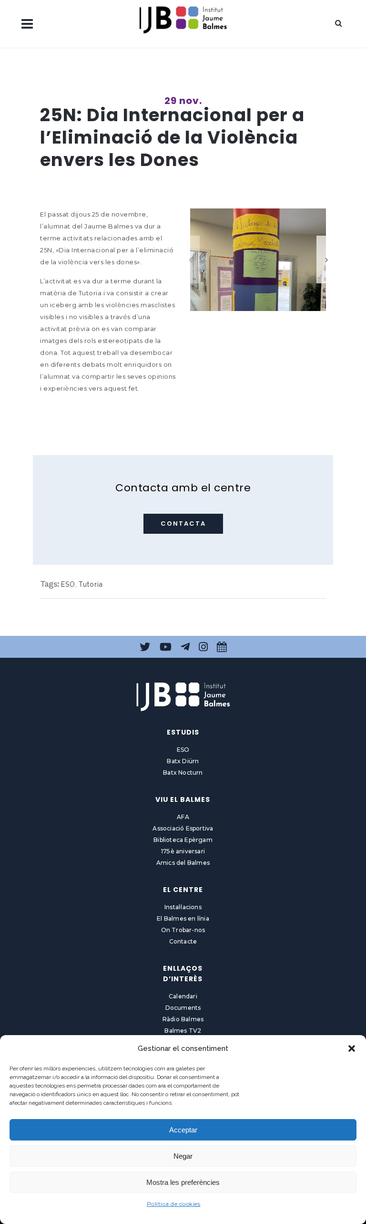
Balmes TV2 (182, 1030)
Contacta (183, 523)
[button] (351, 1048)
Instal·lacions (183, 907)
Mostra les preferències (183, 1182)
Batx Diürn (183, 761)
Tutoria (91, 584)
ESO (68, 584)
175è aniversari (183, 851)
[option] (258, 259)
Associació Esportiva (182, 828)
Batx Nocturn (183, 772)
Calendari (183, 996)
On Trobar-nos (183, 930)
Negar (183, 1156)
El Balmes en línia (183, 918)
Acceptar (183, 1130)
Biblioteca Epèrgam (183, 839)
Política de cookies (174, 1203)
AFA (183, 816)
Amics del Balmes (183, 862)
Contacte (183, 941)
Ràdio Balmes (183, 1019)
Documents (183, 1007)
